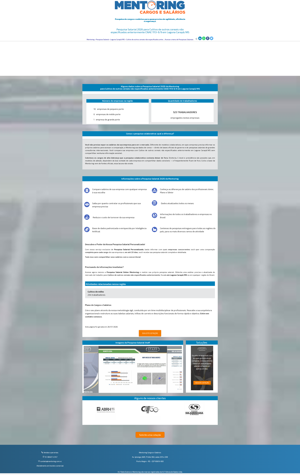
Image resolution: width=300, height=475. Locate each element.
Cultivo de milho (96, 291)
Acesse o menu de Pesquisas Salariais (179, 39)
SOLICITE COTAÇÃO (150, 333)
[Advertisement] (150, 58)
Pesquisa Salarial (102, 39)
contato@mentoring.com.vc (51, 461)
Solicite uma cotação (150, 434)
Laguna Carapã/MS (117, 39)
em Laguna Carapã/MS (177, 275)
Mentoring (90, 39)
